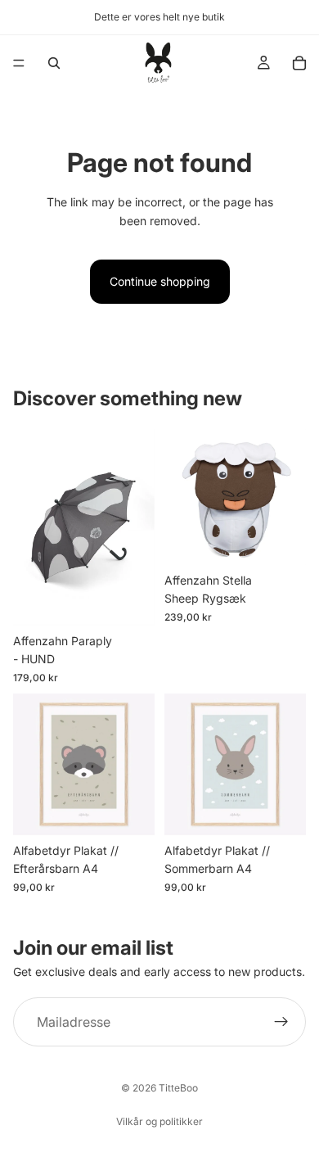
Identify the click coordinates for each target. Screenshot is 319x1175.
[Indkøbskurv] (299, 63)
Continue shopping (160, 281)
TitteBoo (178, 1088)
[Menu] (19, 63)
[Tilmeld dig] (281, 1022)
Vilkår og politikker (159, 1121)
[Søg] (54, 63)
